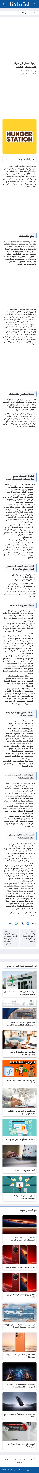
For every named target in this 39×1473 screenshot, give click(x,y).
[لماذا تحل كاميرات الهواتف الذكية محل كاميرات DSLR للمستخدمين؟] (19, 1376)
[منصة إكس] (22, 923)
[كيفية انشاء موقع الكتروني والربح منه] (19, 1130)
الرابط (11, 723)
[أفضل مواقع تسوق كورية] (19, 1159)
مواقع (8, 966)
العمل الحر (20, 966)
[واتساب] (16, 923)
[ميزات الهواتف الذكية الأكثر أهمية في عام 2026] (19, 1406)
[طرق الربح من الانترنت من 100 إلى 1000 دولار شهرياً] (19, 1102)
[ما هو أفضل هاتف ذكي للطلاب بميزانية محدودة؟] (19, 1346)
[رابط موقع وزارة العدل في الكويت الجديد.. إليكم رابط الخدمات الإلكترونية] (19, 1014)
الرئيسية (33, 13)
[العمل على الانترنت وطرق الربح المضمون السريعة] (19, 1188)
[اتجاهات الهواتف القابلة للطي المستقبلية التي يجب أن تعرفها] (19, 1229)
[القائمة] (34, 4)
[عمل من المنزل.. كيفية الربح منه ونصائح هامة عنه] (19, 1043)
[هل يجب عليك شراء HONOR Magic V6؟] (19, 1257)
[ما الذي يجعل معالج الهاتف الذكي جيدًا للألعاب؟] (19, 1286)
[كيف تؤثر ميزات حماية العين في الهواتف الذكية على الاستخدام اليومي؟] (19, 1316)
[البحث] (4, 4)
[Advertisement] (19, 39)
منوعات (24, 13)
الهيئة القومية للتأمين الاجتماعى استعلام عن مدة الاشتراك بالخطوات (10, 939)
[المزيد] (10, 923)
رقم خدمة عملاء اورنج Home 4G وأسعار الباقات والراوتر (28, 937)
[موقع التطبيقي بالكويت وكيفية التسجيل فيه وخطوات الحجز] (19, 984)
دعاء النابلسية (25, 71)
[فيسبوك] (28, 923)
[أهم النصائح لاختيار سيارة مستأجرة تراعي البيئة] (19, 1436)
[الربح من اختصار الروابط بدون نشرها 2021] (19, 1073)
